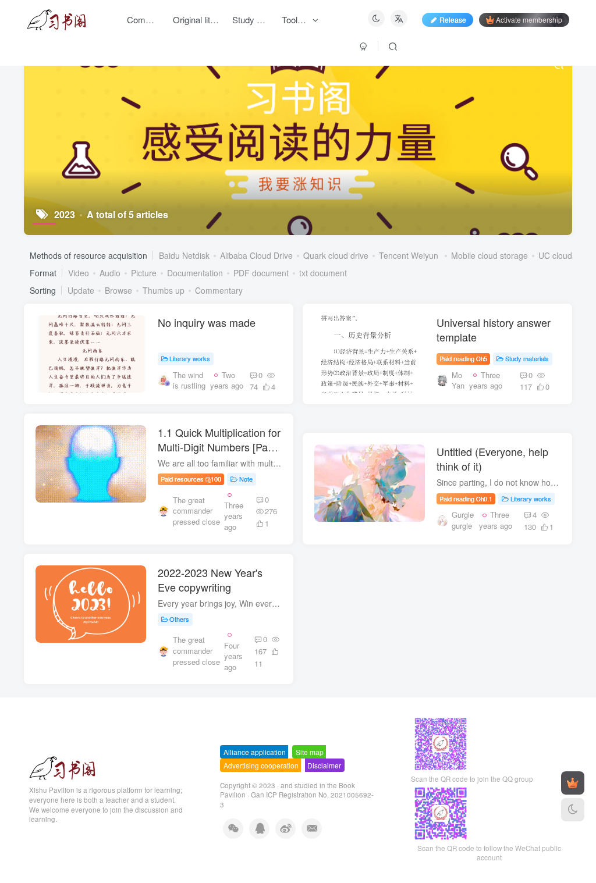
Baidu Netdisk (184, 255)
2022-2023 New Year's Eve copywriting (210, 579)
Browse (118, 290)
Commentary (219, 290)
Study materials (527, 358)
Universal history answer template (494, 329)
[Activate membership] (572, 783)
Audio (110, 273)
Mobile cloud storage (489, 255)
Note (246, 478)
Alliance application (255, 752)
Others (179, 619)
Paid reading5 (463, 358)
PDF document (261, 273)
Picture (144, 273)
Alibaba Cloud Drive (256, 255)
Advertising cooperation (261, 765)
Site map (310, 752)
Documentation (195, 273)
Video (78, 273)
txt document (323, 273)
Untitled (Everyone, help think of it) (492, 458)
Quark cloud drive (335, 255)
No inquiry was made (207, 322)
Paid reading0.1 (465, 498)
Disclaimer (324, 765)
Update (81, 290)
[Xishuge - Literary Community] (62, 766)
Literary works (189, 358)
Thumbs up (164, 290)
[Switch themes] (572, 809)
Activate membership (529, 19)
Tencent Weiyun (410, 255)
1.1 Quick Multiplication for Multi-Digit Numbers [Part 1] (219, 447)
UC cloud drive (565, 255)
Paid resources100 (191, 478)
